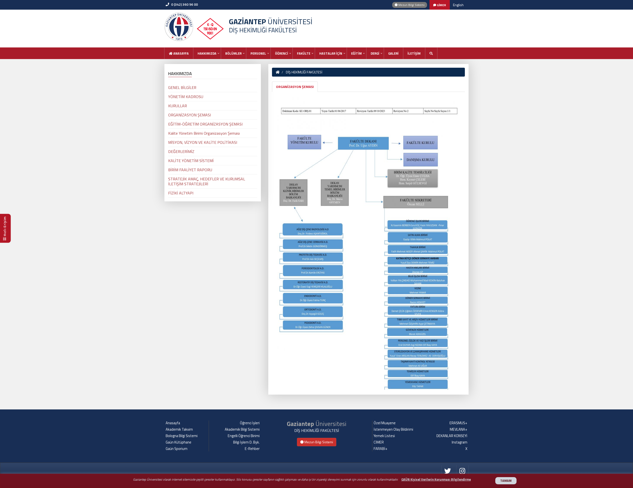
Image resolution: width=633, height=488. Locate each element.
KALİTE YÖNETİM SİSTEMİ (191, 161)
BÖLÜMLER (233, 53)
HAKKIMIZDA (207, 53)
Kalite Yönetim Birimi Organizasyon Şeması (204, 133)
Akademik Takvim (179, 429)
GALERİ (393, 53)
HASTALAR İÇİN (330, 53)
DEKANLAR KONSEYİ (451, 436)
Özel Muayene (385, 423)
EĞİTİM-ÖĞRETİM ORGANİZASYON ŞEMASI (205, 124)
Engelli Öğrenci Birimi (244, 436)
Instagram (459, 442)
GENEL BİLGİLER (182, 87)
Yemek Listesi (384, 436)
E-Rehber (252, 448)
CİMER (379, 442)
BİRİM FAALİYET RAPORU (190, 170)
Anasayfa (181, 53)
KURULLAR (177, 106)
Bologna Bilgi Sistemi (182, 436)
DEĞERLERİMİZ (181, 151)
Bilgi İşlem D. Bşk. (246, 442)
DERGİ (375, 53)
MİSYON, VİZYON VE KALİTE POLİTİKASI (202, 142)
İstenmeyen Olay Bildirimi (393, 429)
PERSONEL (258, 53)
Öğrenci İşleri (250, 423)
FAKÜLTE (303, 53)
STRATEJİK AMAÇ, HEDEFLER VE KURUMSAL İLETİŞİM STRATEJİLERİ (206, 181)
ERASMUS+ (458, 423)
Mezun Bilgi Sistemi (411, 4)
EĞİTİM (356, 53)
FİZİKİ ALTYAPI (180, 193)
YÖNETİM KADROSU (185, 97)
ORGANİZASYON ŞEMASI (295, 86)
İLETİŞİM (414, 53)
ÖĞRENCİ (281, 53)
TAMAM (506, 480)
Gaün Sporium (176, 448)
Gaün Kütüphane (178, 442)
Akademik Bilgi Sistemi (242, 429)
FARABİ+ (380, 448)
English (458, 4)
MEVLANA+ (458, 429)
